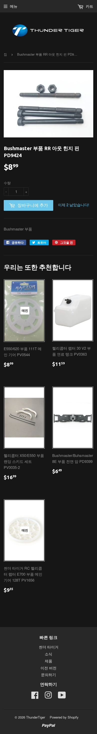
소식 (48, 653)
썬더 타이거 (48, 646)
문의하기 (48, 674)
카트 (89, 6)
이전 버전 (48, 667)
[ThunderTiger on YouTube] (62, 696)
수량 (7, 182)
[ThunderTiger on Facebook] (35, 696)
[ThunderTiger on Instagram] (48, 696)
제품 (48, 660)
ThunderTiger (35, 717)
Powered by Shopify (64, 717)
